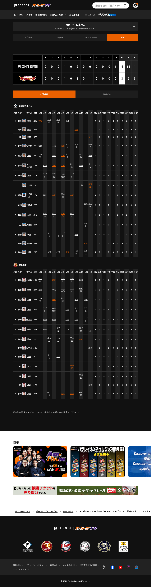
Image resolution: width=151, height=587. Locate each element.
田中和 (29, 348)
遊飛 (45, 320)
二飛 (54, 146)
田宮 (29, 137)
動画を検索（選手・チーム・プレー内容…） (112, 5)
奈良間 (29, 225)
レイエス (29, 195)
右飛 (40, 146)
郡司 (29, 121)
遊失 (40, 290)
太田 (29, 376)
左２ (90, 137)
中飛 (81, 166)
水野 (29, 252)
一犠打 (90, 145)
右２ (63, 394)
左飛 (49, 252)
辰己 (29, 394)
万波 (29, 156)
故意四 (81, 393)
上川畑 (29, 185)
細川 (29, 130)
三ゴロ (67, 145)
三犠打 (63, 280)
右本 (72, 366)
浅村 (29, 310)
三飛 (54, 320)
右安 (40, 121)
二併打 (40, 155)
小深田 (29, 280)
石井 (29, 215)
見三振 (58, 121)
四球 (67, 121)
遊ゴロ (67, 155)
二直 (67, 329)
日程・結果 (68, 511)
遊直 (76, 300)
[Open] (133, 26)
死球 (76, 235)
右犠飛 (54, 309)
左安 (76, 130)
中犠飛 (63, 175)
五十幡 (29, 244)
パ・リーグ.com (22, 511)
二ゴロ (45, 175)
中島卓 (29, 205)
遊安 (54, 195)
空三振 (49, 121)
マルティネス (29, 165)
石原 (29, 357)
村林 (29, 290)
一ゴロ (72, 175)
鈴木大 (29, 320)
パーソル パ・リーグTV (47, 511)
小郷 (29, 300)
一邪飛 (76, 252)
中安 (54, 166)
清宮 (29, 176)
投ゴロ (72, 215)
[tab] (44, 94)
